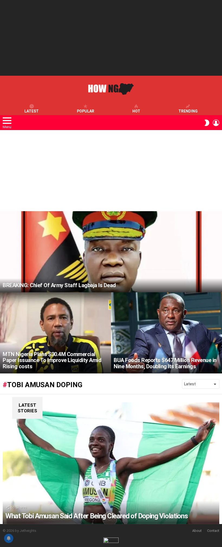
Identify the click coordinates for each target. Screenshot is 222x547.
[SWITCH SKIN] (207, 122)
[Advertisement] (111, 38)
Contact (213, 531)
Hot (136, 111)
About (197, 531)
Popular (85, 111)
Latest (31, 111)
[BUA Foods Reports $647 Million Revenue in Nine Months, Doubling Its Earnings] (166, 332)
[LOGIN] (216, 122)
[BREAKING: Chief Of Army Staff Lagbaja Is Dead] (111, 251)
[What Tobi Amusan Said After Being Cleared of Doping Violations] (111, 463)
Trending (188, 111)
